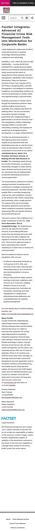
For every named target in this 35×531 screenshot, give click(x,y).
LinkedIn (12, 385)
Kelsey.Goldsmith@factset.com (13, 410)
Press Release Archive (21, 519)
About (8, 519)
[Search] (22, 18)
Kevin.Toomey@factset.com (12, 397)
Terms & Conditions (17, 528)
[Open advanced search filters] (26, 18)
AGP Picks (5, 3)
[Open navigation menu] (3, 18)
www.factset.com (10, 382)
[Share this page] (32, 18)
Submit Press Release (18, 523)
